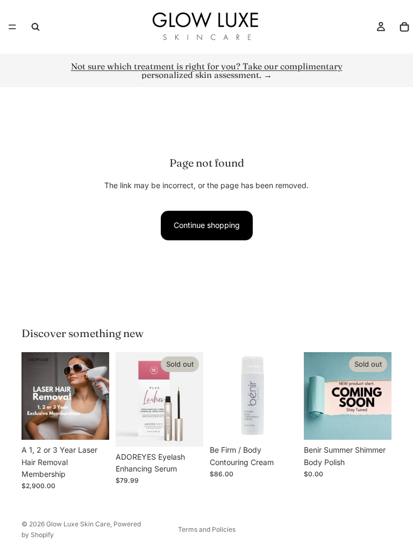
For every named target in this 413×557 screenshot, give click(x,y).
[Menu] (12, 27)
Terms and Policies (207, 529)
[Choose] (92, 423)
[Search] (35, 27)
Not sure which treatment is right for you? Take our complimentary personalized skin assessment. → (207, 70)
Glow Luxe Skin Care (78, 524)
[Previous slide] (127, 399)
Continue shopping (207, 225)
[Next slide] (191, 399)
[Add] (280, 423)
